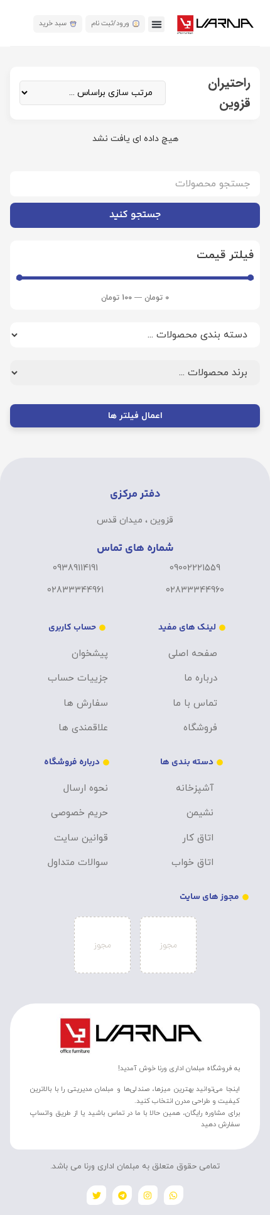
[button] (156, 24)
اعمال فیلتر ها (135, 416)
